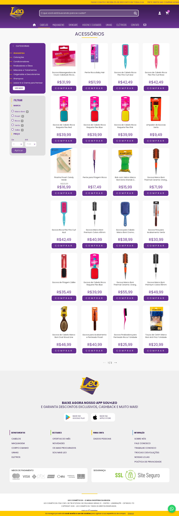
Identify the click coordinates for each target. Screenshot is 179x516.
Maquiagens (58, 24)
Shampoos (18, 78)
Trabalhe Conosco (145, 447)
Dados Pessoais (102, 438)
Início (34, 25)
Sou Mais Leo (60, 452)
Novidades (59, 443)
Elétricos (121, 24)
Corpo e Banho (20, 447)
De (13, 139)
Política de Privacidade (148, 461)
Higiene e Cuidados (91, 24)
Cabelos (44, 24)
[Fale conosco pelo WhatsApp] (172, 509)
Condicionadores (21, 61)
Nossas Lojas (142, 457)
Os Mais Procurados (64, 447)
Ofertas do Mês (61, 438)
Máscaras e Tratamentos (25, 70)
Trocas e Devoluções (146, 452)
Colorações (18, 57)
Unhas (109, 24)
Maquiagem (18, 443)
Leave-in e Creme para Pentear (28, 83)
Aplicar (19, 150)
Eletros (16, 457)
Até (26, 139)
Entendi (131, 513)
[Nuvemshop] (89, 510)
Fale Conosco (142, 443)
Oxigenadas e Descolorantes (26, 74)
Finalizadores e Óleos (23, 65)
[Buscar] (135, 13)
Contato (135, 24)
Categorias (22, 46)
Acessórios (19, 53)
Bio (145, 25)
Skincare (73, 24)
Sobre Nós (140, 438)
